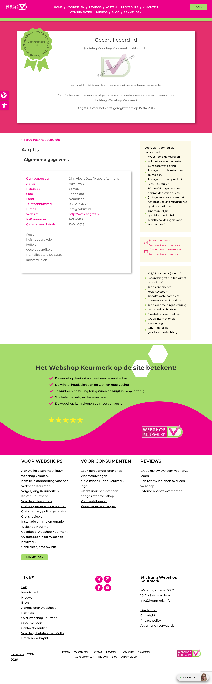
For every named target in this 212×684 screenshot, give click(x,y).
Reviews (95, 7)
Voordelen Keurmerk (36, 501)
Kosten (111, 7)
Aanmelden (132, 12)
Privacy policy (150, 620)
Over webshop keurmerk (39, 618)
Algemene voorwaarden (158, 625)
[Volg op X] (99, 579)
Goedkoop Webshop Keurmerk (44, 532)
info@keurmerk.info (155, 600)
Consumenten (81, 12)
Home (58, 7)
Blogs (25, 602)
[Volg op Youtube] (107, 587)
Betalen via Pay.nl (34, 638)
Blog (115, 12)
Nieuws (102, 12)
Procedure (130, 7)
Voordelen (75, 7)
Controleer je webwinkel (39, 547)
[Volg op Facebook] (99, 587)
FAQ (24, 587)
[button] (4, 105)
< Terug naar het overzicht (40, 140)
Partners (27, 613)
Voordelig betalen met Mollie (42, 633)
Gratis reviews (31, 516)
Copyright (147, 615)
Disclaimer (148, 610)
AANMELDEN (34, 557)
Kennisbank (30, 592)
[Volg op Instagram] (107, 579)
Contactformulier (34, 628)
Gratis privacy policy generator (43, 511)
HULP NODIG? (190, 677)
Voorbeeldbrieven (94, 501)
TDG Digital (17, 654)
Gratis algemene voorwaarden (43, 506)
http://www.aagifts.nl (84, 214)
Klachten (150, 7)
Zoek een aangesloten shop (101, 471)
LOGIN (198, 7)
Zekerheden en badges (98, 506)
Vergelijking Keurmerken (40, 491)
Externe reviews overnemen (161, 491)
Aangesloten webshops (38, 608)
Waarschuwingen (94, 476)
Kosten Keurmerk (34, 496)
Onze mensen (31, 623)
